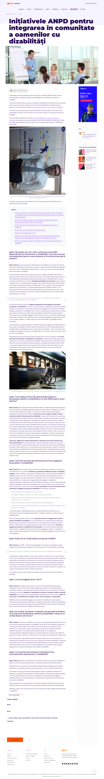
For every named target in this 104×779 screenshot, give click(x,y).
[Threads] (72, 763)
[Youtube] (70, 763)
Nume (9, 705)
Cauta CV (27, 758)
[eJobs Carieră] (13, 3)
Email (8, 711)
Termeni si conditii (48, 758)
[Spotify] (74, 763)
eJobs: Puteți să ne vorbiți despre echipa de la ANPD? (30, 230)
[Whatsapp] (77, 763)
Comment (10, 721)
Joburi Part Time (10, 762)
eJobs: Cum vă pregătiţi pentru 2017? (25, 233)
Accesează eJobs (90, 3)
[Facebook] (62, 763)
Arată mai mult (88, 137)
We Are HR (28, 760)
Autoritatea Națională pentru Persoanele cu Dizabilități (47, 107)
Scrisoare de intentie (12, 758)
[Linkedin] (64, 763)
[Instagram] (66, 763)
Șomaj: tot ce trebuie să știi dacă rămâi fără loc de (91, 151)
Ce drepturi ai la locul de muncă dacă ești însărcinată (91, 158)
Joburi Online (10, 760)
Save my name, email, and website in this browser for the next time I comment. (33, 718)
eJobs (84, 132)
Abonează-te (47, 756)
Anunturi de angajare (30, 756)
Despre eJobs (47, 762)
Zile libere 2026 (10, 764)
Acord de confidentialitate (49, 760)
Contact (45, 754)
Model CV (9, 756)
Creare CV (9, 754)
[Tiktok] (68, 763)
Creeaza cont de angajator (31, 754)
